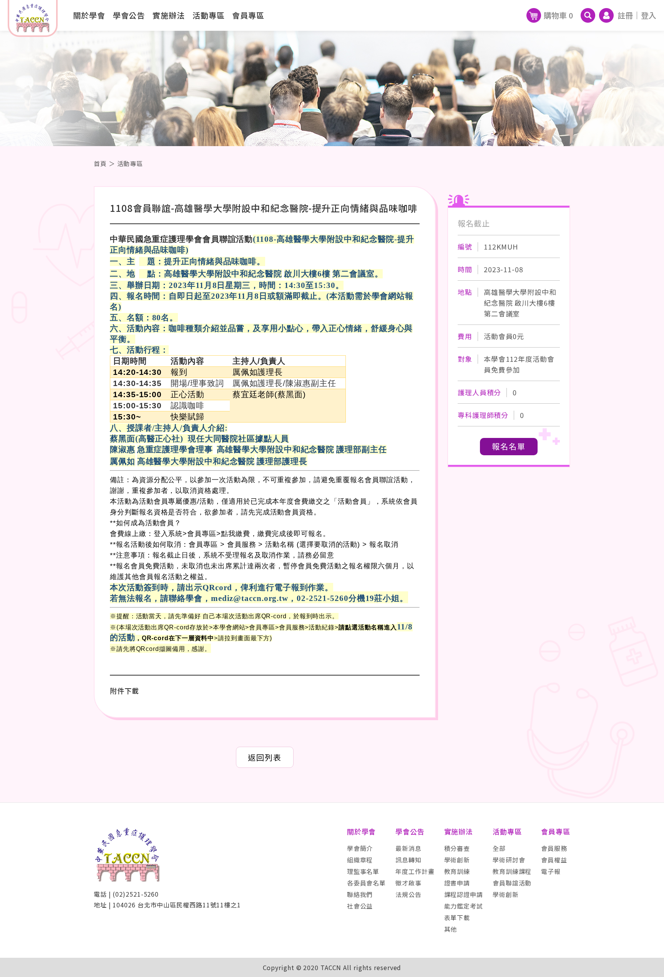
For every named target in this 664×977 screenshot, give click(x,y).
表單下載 (457, 917)
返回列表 (265, 757)
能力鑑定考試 (463, 905)
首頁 (100, 163)
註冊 (625, 15)
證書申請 (457, 882)
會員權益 (554, 859)
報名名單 (509, 446)
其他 (450, 929)
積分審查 (457, 848)
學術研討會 (509, 859)
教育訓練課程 (512, 871)
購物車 (558, 15)
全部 (499, 848)
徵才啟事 (408, 882)
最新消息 (408, 848)
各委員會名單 (366, 882)
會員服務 (554, 848)
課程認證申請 (463, 894)
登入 (648, 15)
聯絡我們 (360, 894)
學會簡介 (360, 848)
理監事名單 (363, 871)
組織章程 (360, 859)
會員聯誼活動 (512, 882)
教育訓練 (457, 871)
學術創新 (457, 859)
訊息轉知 (408, 859)
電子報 (551, 871)
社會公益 (360, 905)
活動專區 (130, 163)
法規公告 (408, 894)
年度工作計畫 (414, 871)
